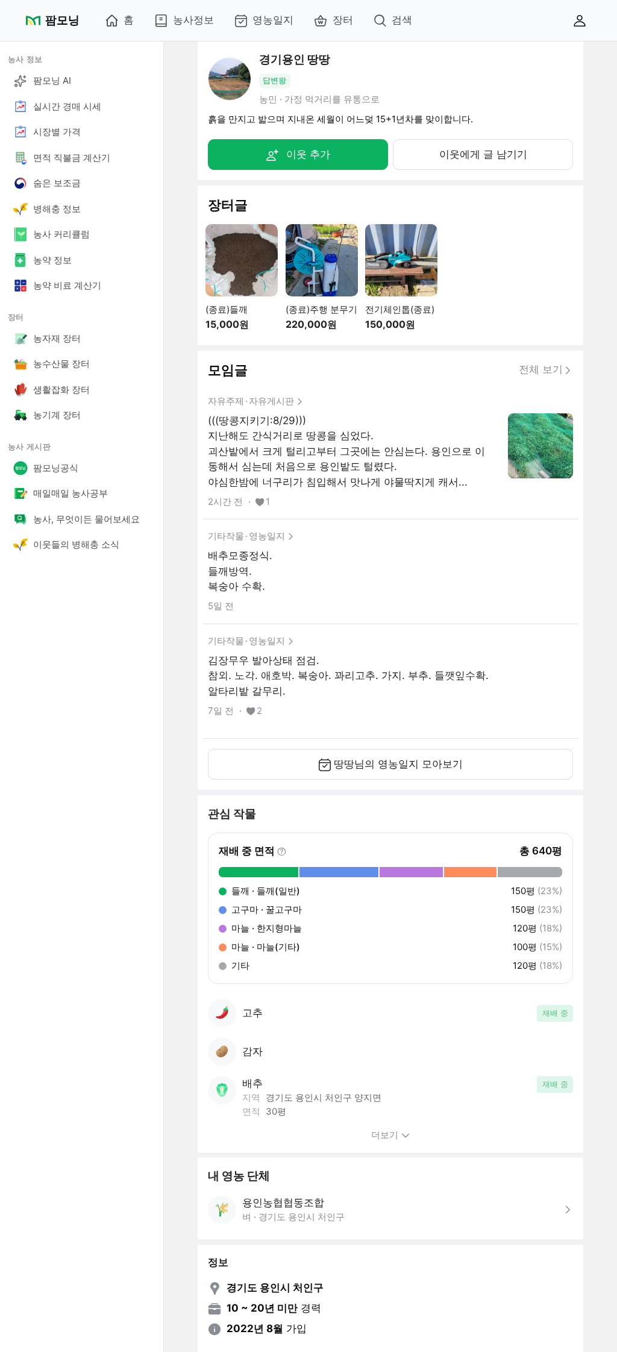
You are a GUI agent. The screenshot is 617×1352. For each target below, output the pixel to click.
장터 (343, 20)
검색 (402, 20)
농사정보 (193, 20)
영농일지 (272, 20)
